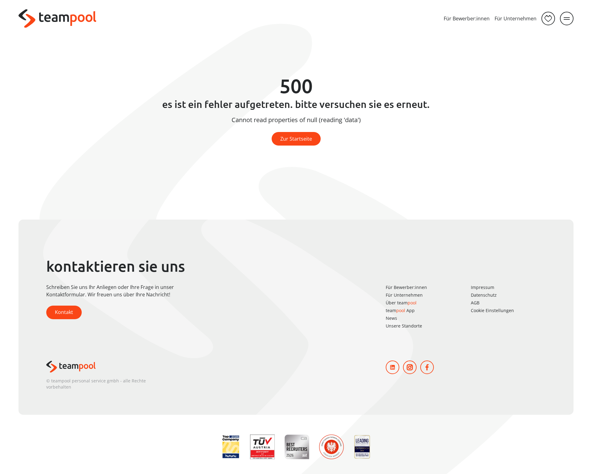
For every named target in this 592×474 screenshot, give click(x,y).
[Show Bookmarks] (548, 18)
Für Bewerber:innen (467, 18)
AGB (475, 303)
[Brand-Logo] (57, 18)
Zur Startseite (296, 138)
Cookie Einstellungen (492, 310)
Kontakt (64, 312)
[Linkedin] (392, 367)
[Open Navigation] (567, 18)
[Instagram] (410, 367)
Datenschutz (484, 295)
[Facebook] (427, 367)
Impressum (482, 287)
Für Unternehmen (515, 18)
